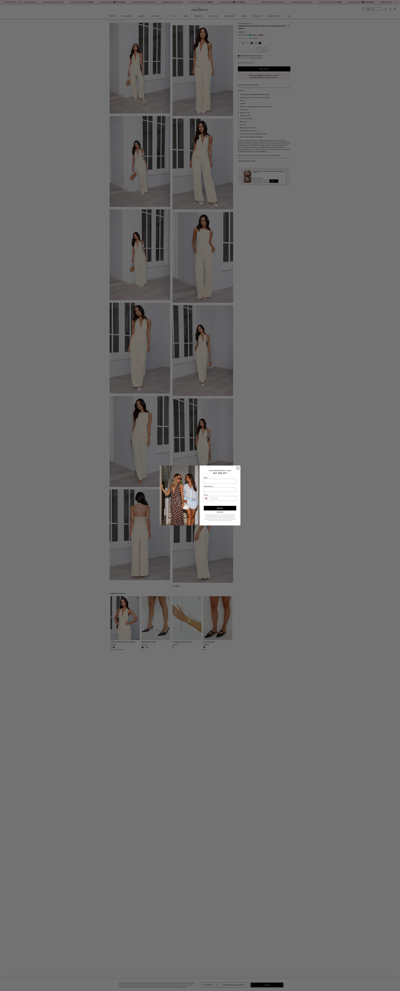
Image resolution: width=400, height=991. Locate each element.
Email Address (209, 486)
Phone (206, 495)
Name (206, 477)
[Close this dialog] (238, 468)
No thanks (220, 512)
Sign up (220, 508)
